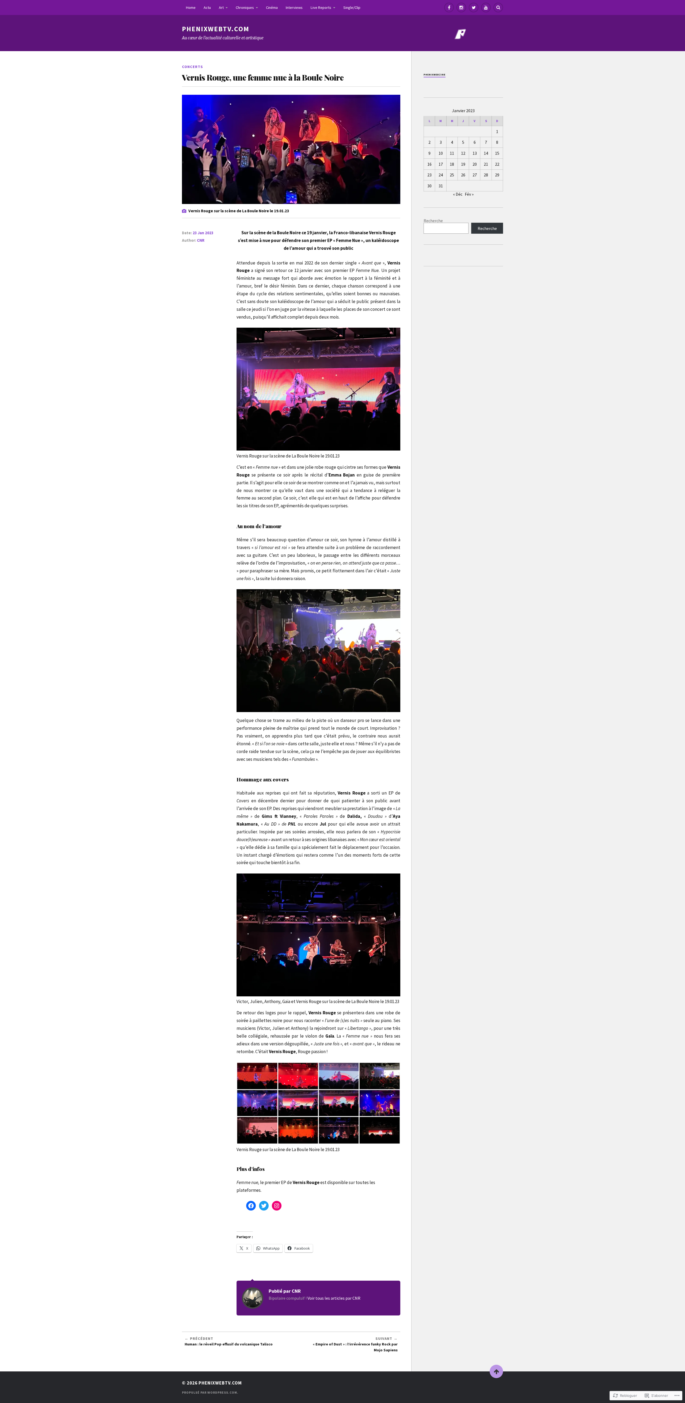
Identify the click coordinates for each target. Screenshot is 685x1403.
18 (452, 164)
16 (429, 164)
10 (441, 153)
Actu (207, 7)
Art (221, 7)
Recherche (433, 220)
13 (475, 153)
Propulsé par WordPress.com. (210, 1392)
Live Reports (321, 7)
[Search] (498, 7)
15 (497, 153)
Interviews (294, 7)
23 (429, 174)
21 (486, 164)
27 (475, 174)
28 (486, 174)
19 (463, 164)
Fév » (469, 194)
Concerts (192, 66)
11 (452, 153)
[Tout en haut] (496, 1371)
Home (191, 7)
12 (463, 153)
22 (497, 164)
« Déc (457, 194)
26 (463, 174)
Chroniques (245, 7)
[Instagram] (461, 7)
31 (441, 185)
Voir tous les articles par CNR (333, 1298)
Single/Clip (351, 7)
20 (475, 164)
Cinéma (272, 7)
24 (441, 174)
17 (441, 164)
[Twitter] (473, 7)
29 (497, 174)
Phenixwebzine (435, 74)
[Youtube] (486, 7)
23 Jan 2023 (203, 232)
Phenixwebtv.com (215, 29)
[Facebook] (449, 7)
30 (429, 185)
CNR (200, 240)
